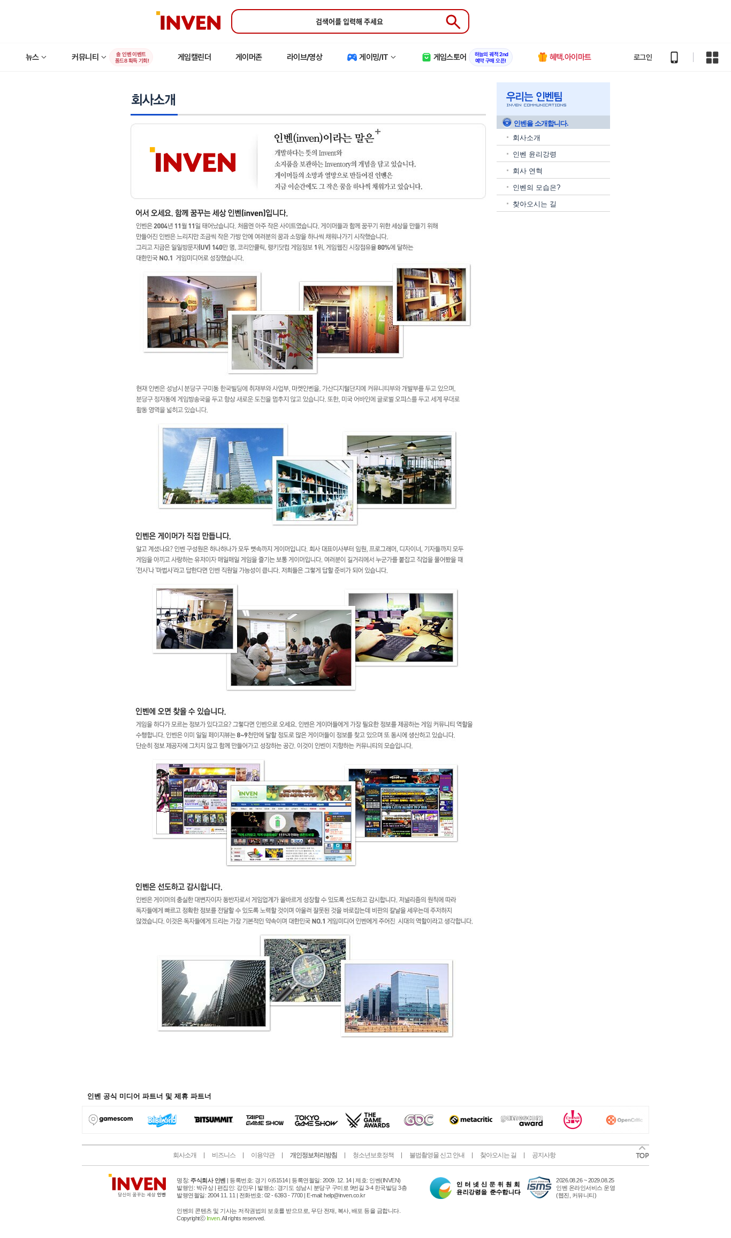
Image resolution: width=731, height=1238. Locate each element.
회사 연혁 (528, 171)
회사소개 (526, 138)
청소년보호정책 (373, 1155)
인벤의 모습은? (536, 187)
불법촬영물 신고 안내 (437, 1155)
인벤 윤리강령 (535, 154)
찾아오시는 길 (535, 204)
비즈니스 (223, 1155)
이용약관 (263, 1155)
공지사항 (543, 1155)
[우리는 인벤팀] (553, 99)
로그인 (643, 57)
